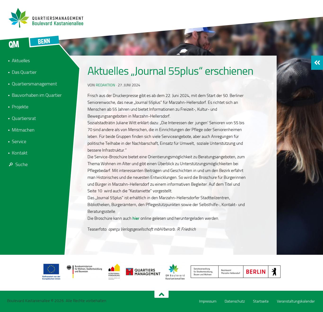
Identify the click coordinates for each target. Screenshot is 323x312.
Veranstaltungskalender (296, 301)
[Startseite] (48, 18)
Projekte (20, 107)
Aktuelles (21, 60)
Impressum (207, 301)
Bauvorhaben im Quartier (37, 95)
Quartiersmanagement (34, 84)
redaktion (105, 85)
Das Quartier (24, 72)
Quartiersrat (24, 118)
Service (19, 141)
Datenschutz (235, 301)
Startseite (261, 301)
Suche (21, 164)
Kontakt (19, 153)
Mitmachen (23, 130)
